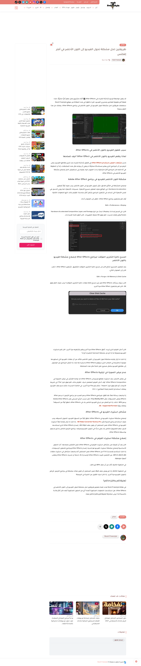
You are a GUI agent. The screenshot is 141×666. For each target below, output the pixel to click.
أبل (96, 8)
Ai (40, 8)
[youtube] (30, 2)
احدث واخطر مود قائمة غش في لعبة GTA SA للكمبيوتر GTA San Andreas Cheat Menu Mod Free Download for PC (24, 170)
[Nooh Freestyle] (113, 5)
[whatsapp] (27, 2)
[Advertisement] (70, 28)
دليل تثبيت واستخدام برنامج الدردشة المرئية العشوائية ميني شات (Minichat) (24, 216)
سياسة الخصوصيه (69, 2)
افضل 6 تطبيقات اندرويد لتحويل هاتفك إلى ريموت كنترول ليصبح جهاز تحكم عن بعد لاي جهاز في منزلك (24, 158)
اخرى (37, 8)
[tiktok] (16, 2)
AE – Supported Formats (108, 406)
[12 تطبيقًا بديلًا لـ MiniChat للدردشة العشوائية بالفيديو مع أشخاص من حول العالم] (38, 203)
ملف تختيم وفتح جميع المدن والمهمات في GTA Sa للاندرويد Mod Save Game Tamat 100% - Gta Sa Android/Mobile (24, 112)
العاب (56, 8)
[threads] (19, 2)
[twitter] (41, 2)
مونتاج (123, 45)
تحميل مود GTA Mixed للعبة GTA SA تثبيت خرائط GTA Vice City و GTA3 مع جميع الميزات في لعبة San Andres (23, 193)
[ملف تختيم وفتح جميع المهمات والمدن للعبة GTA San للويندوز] (38, 134)
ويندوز (83, 8)
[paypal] (37, 2)
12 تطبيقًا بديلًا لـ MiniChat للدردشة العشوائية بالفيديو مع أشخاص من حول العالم (23, 205)
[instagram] (34, 2)
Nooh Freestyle (116, 60)
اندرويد (88, 8)
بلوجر (77, 8)
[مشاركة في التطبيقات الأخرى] (100, 526)
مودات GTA (66, 8)
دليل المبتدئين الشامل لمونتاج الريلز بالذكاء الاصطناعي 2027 (115, 619)
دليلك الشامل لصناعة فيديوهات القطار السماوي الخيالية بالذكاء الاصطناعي (88, 621)
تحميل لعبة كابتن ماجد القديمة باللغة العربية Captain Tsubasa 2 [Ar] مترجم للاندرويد (24, 123)
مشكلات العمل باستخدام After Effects (107, 163)
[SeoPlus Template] (125, 662)
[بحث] (16, 7)
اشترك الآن (31, 245)
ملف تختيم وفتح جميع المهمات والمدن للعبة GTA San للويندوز (24, 135)
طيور (72, 8)
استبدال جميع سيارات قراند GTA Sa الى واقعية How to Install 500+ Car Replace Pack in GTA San (23, 147)
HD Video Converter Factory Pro (89, 422)
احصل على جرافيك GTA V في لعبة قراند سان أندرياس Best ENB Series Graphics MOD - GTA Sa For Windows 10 (23, 181)
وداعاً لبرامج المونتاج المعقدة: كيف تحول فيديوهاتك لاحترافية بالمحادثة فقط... (62, 621)
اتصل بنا (79, 2)
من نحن (86, 2)
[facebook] (44, 2)
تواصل (47, 8)
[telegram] (23, 2)
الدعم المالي (94, 2)
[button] (117, 526)
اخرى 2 (29, 8)
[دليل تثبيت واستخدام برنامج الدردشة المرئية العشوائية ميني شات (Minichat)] (38, 215)
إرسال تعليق (119, 640)
